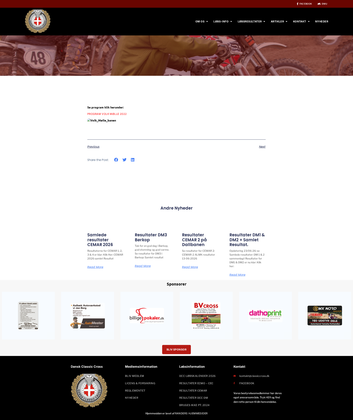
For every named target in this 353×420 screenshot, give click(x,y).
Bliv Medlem (134, 375)
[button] (116, 160)
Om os (199, 21)
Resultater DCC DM (193, 397)
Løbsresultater (250, 21)
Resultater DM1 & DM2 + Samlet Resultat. (247, 240)
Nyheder (321, 21)
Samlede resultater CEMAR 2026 (100, 240)
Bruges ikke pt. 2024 (194, 405)
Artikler (277, 21)
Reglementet (135, 390)
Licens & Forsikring (140, 383)
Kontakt (299, 21)
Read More (95, 267)
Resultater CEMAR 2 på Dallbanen (194, 240)
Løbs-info (221, 21)
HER (268, 397)
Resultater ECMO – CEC (196, 383)
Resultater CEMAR (193, 390)
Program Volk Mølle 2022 (107, 113)
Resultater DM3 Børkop (151, 237)
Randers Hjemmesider (191, 413)
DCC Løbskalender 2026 (197, 375)
